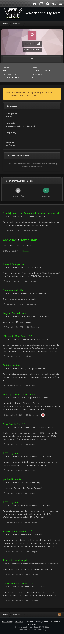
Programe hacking (45, 427)
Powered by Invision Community (32, 630)
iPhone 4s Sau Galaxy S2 (17, 336)
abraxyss (25, 368)
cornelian (10, 240)
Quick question (11, 365)
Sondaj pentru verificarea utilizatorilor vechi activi (31, 213)
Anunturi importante (37, 216)
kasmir (23, 339)
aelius (23, 534)
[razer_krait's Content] (32, 59)
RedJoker (25, 427)
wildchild (24, 564)
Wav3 (23, 482)
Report (25, 251)
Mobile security (41, 339)
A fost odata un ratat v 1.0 (17, 531)
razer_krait (7, 216)
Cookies (32, 624)
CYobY (23, 398)
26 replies (34, 327)
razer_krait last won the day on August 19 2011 (29, 92)
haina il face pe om (13, 264)
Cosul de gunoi (41, 398)
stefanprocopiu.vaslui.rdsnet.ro (20, 394)
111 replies (33, 600)
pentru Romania (12, 479)
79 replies (32, 470)
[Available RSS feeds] (59, 614)
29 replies (33, 415)
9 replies (32, 444)
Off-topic (38, 267)
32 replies (34, 551)
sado (23, 267)
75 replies (33, 356)
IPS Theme (7, 621)
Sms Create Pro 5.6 (14, 424)
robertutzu (25, 293)
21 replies (31, 281)
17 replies (32, 493)
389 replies (31, 230)
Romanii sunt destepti (15, 560)
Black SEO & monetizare (47, 564)
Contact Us (55, 621)
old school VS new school (18, 583)
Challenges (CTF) (45, 316)
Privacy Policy (42, 621)
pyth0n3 (24, 586)
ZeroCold (25, 316)
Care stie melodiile (13, 290)
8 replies (33, 304)
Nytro (23, 456)
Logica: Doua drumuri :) (16, 313)
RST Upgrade (10, 453)
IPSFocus (19, 621)
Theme (28, 621)
